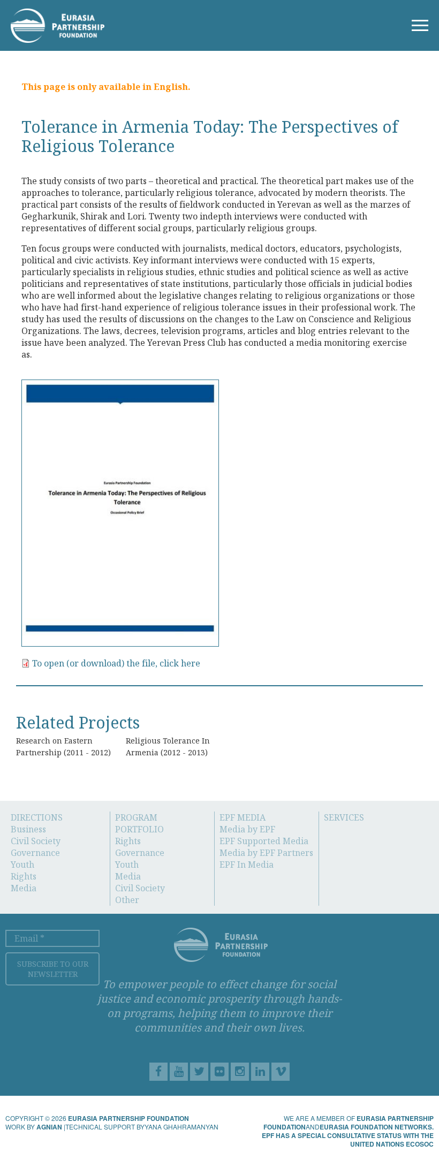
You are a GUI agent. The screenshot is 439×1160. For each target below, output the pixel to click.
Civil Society (35, 841)
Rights (23, 876)
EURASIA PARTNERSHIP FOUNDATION (128, 1118)
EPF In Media (247, 864)
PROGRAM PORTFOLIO (139, 823)
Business (28, 829)
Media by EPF (247, 829)
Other (127, 900)
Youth (22, 864)
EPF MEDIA (243, 817)
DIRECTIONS (37, 817)
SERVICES (344, 817)
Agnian (49, 1127)
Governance (35, 853)
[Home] (57, 23)
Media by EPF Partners (266, 853)
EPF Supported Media (264, 841)
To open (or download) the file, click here (116, 663)
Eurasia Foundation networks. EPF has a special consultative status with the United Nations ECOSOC (348, 1135)
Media (23, 888)
